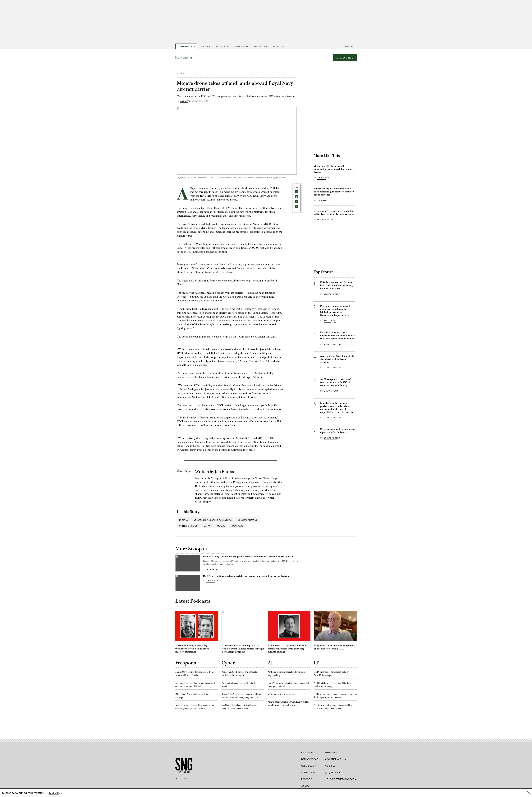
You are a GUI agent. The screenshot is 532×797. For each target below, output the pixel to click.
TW (331, 785)
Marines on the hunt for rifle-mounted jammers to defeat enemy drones (334, 169)
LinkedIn (337, 785)
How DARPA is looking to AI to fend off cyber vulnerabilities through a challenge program (243, 648)
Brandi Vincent (325, 219)
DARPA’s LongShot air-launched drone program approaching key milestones (247, 576)
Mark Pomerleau (333, 344)
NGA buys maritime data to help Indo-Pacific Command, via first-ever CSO (336, 285)
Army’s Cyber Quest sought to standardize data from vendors (337, 359)
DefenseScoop (186, 46)
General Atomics (247, 519)
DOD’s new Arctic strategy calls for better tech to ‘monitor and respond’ (334, 212)
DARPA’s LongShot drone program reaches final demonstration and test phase (248, 556)
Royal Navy (237, 525)
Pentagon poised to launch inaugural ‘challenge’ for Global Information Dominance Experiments (335, 310)
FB (326, 785)
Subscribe (346, 57)
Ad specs (330, 765)
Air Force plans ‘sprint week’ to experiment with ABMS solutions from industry (336, 382)
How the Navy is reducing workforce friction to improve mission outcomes (192, 648)
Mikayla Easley (331, 391)
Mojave (221, 525)
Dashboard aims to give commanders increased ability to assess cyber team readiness (337, 335)
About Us (181, 778)
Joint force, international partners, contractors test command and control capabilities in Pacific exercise (337, 407)
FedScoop (222, 46)
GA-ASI (207, 525)
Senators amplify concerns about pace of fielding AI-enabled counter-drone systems (334, 191)
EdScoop (278, 46)
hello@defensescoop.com (341, 779)
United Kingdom (188, 525)
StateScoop (261, 46)
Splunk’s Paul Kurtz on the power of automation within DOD (334, 647)
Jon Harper (185, 101)
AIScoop (205, 46)
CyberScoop (240, 46)
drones (183, 519)
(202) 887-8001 (332, 772)
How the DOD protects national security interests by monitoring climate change (287, 648)
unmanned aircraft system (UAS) (213, 519)
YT (341, 785)
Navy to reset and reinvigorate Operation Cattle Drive (337, 431)
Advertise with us (335, 759)
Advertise (348, 46)
